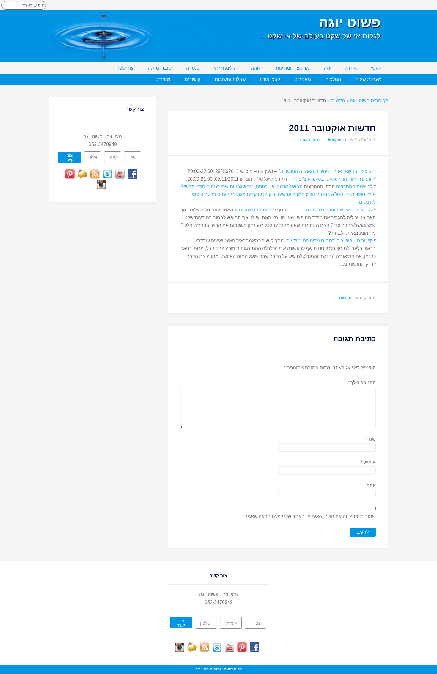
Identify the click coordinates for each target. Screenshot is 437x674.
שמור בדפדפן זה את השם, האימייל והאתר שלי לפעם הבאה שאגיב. (309, 516)
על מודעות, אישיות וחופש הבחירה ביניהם (332, 209)
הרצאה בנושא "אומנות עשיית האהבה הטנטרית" (325, 171)
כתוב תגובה (309, 139)
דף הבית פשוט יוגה (369, 100)
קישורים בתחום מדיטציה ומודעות (319, 240)
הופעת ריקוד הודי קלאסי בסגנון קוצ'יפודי (333, 178)
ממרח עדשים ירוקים (284, 194)
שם (371, 439)
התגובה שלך (362, 382)
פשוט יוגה (350, 22)
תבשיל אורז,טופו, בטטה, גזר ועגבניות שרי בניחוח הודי (250, 186)
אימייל (368, 462)
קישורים (365, 240)
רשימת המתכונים (353, 186)
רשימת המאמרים (256, 209)
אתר (371, 485)
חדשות (338, 100)
